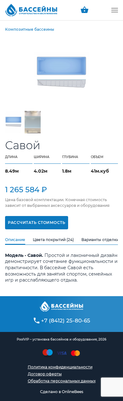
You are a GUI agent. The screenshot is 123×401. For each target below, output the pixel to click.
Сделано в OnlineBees (61, 391)
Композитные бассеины (29, 29)
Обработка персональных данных (62, 381)
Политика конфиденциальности (60, 367)
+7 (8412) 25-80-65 (65, 320)
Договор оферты (45, 374)
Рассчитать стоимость (36, 222)
